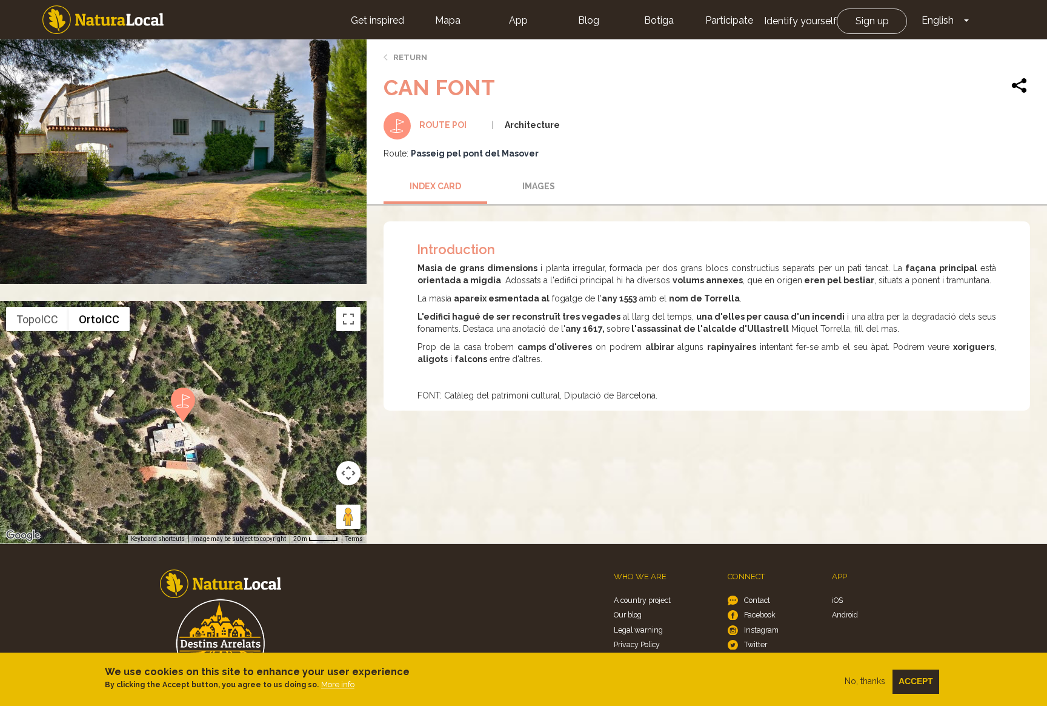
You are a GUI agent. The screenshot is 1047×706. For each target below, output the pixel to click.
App (518, 20)
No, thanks (865, 681)
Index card (435, 186)
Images (538, 186)
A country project (642, 600)
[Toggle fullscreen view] (348, 319)
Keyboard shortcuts (158, 539)
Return (410, 57)
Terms (354, 539)
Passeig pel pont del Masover (475, 153)
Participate (729, 20)
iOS (837, 600)
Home (103, 19)
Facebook (760, 614)
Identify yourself (800, 21)
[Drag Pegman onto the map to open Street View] (348, 517)
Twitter (755, 644)
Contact (757, 600)
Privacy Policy (637, 644)
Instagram (761, 629)
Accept (916, 681)
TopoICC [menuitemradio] (37, 319)
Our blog (628, 614)
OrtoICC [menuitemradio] (99, 319)
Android (845, 614)
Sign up (872, 21)
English (938, 20)
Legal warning (638, 629)
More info (337, 684)
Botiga (659, 20)
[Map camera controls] (348, 473)
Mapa (447, 20)
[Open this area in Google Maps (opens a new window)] (23, 535)
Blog (588, 20)
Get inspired (377, 20)
